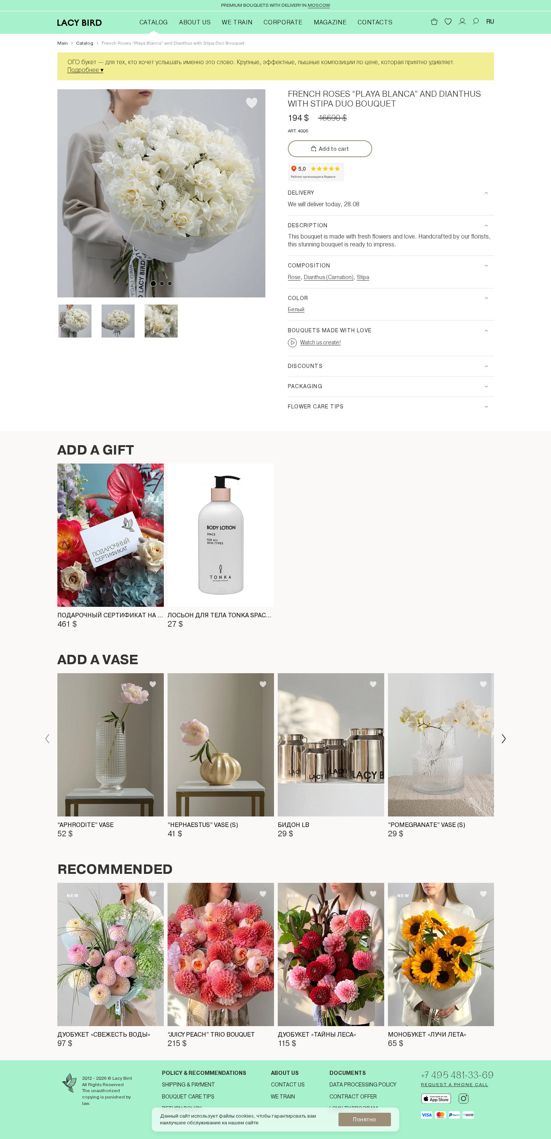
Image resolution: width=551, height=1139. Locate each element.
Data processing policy (362, 1085)
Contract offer (353, 1097)
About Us (195, 22)
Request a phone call (454, 1084)
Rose (294, 277)
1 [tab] (153, 284)
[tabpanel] (161, 193)
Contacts (375, 22)
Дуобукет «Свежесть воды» (103, 1034)
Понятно (364, 1119)
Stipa (363, 277)
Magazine (330, 22)
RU (490, 21)
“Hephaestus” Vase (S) (203, 824)
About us (285, 1073)
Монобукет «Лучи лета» (427, 1034)
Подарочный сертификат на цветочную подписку (110, 615)
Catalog (153, 22)
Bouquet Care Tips (188, 1097)
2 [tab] (162, 283)
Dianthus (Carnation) (328, 277)
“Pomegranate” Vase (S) (426, 824)
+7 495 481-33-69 (457, 1074)
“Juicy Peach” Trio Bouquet (211, 1034)
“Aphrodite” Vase (85, 824)
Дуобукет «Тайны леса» (317, 1034)
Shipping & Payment (188, 1085)
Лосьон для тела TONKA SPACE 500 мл (221, 615)
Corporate (283, 22)
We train (237, 22)
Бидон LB (293, 824)
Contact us (288, 1085)
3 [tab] (170, 283)
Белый (296, 309)
